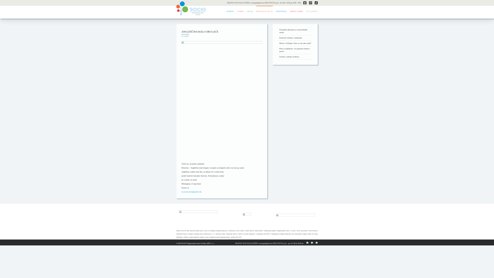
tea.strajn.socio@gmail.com (192, 192)
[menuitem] (232, 11)
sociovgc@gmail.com (257, 3)
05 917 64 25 (239, 3)
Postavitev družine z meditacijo (290, 38)
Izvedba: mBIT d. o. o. (208, 243)
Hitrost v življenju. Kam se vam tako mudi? (295, 43)
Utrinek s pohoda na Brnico (289, 57)
